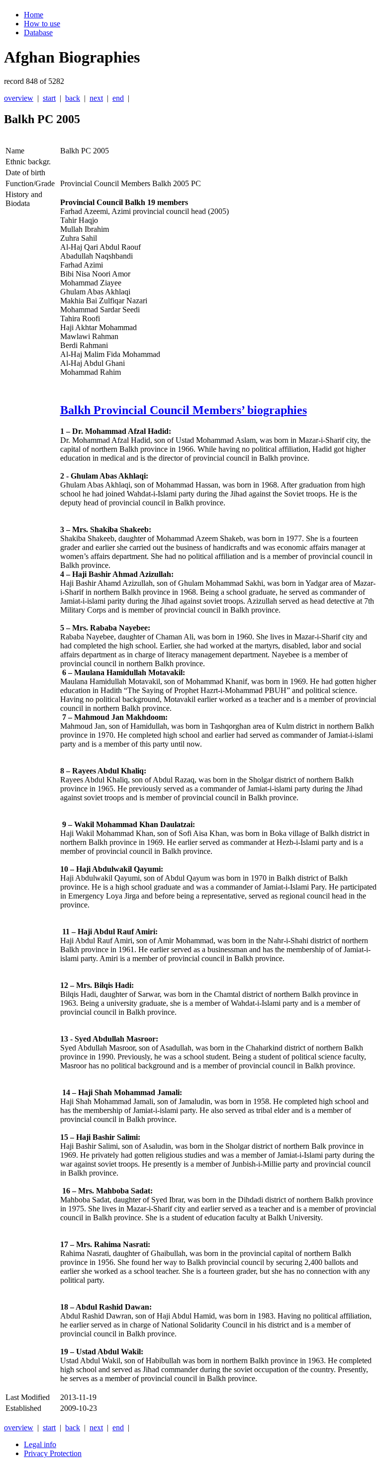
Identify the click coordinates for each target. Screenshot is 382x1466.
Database (38, 32)
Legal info (40, 1444)
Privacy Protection (53, 1453)
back (72, 98)
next (96, 98)
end (118, 98)
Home (33, 14)
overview (18, 98)
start (49, 98)
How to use (42, 23)
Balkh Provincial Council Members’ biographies (183, 410)
